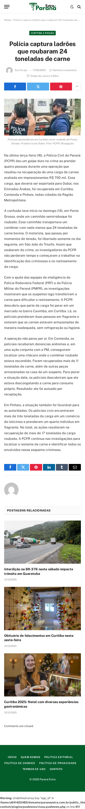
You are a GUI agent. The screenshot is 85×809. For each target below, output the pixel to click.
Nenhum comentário (65, 70)
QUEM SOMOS (30, 757)
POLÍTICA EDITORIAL (58, 757)
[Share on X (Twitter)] (38, 86)
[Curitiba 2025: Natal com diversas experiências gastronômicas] (42, 674)
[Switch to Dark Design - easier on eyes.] (72, 7)
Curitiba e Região (42, 33)
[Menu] (6, 6)
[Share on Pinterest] (61, 86)
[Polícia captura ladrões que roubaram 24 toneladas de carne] (42, 117)
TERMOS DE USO (34, 769)
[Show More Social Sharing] (77, 86)
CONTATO (56, 769)
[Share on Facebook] (15, 86)
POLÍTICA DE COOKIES (19, 763)
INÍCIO (12, 757)
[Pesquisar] (79, 6)
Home (7, 20)
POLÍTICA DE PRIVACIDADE (58, 763)
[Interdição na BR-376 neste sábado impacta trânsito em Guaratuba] (42, 542)
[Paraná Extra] (43, 6)
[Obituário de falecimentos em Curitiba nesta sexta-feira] (42, 608)
